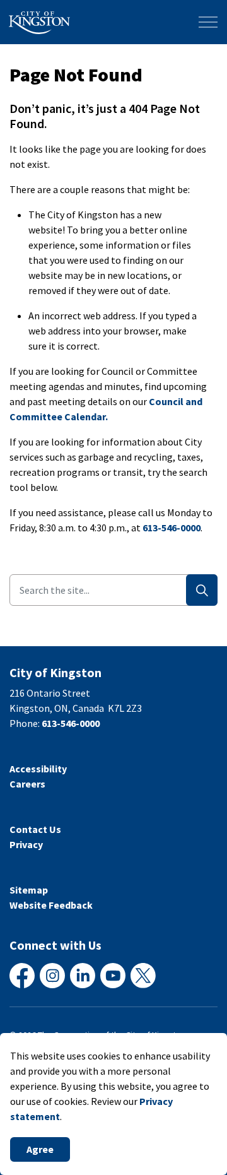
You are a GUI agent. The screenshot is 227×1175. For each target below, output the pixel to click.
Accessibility (38, 768)
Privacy (26, 844)
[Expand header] (208, 22)
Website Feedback (51, 905)
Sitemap (28, 889)
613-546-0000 (172, 527)
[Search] (202, 590)
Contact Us (35, 829)
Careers (27, 783)
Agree (40, 1149)
